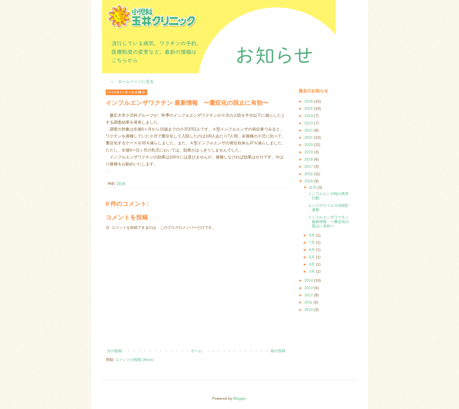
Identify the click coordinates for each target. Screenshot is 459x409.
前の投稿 (278, 351)
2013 (309, 288)
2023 (309, 123)
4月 (312, 264)
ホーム (196, 351)
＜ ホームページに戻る (132, 81)
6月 (312, 249)
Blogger (239, 398)
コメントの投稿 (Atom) (134, 359)
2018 (309, 159)
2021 (309, 137)
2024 (309, 115)
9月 (312, 235)
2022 (309, 130)
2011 (308, 302)
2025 (309, 108)
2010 (309, 309)
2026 (309, 101)
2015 (309, 181)
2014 (309, 280)
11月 (313, 187)
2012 (309, 295)
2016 (309, 174)
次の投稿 (114, 351)
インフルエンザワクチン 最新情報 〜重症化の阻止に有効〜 (328, 221)
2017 (309, 166)
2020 (309, 144)
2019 (309, 152)
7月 (312, 242)
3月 (312, 271)
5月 (312, 257)
